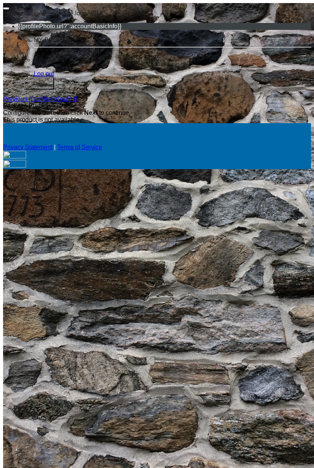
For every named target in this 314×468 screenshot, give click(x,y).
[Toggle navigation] (6, 8)
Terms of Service (79, 147)
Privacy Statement (27, 147)
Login (39, 83)
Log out (44, 73)
